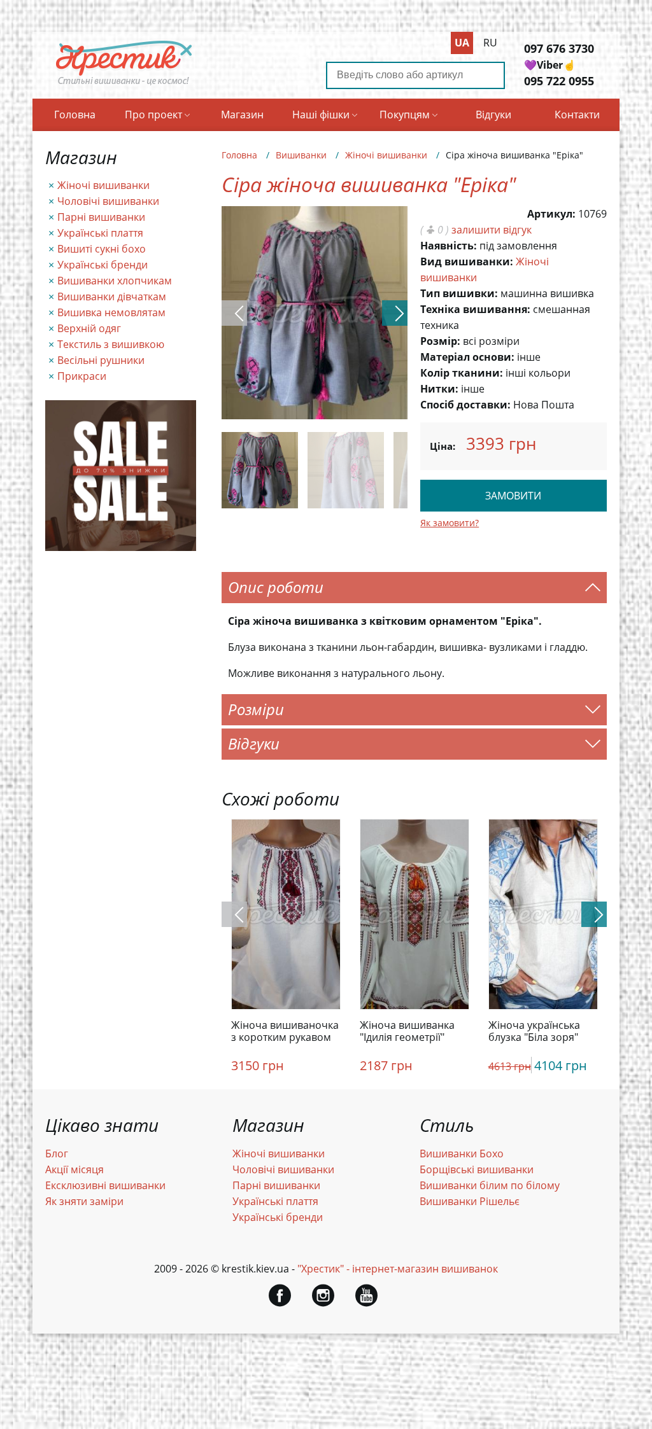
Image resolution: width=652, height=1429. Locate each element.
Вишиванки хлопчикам (114, 281)
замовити (513, 496)
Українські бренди (102, 265)
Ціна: (442, 446)
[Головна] (124, 85)
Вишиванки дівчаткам (111, 296)
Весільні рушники (101, 360)
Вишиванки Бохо (462, 1154)
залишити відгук (491, 230)
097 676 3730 (559, 48)
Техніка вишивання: (475, 309)
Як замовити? (449, 523)
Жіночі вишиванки (103, 185)
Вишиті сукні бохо (101, 249)
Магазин (242, 115)
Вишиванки (301, 155)
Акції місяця (74, 1169)
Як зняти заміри (84, 1201)
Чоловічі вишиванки (108, 201)
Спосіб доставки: (465, 405)
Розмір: (440, 341)
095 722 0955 (559, 80)
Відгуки (493, 115)
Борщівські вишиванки (477, 1169)
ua (462, 43)
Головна (75, 115)
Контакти (577, 115)
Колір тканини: (461, 373)
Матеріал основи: (467, 357)
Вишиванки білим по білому (490, 1185)
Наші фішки (321, 115)
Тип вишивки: (459, 293)
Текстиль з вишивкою (110, 344)
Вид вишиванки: (466, 261)
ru (490, 43)
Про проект (153, 115)
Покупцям (404, 115)
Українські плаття (100, 233)
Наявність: (448, 246)
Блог (56, 1154)
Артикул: (551, 214)
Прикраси (81, 376)
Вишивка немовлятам (111, 312)
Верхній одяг (89, 328)
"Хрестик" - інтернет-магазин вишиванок (397, 1269)
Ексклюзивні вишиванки (105, 1185)
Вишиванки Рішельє (470, 1201)
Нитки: (439, 389)
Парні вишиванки (101, 217)
